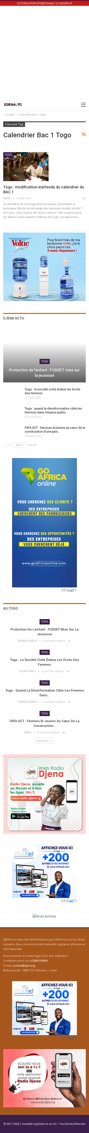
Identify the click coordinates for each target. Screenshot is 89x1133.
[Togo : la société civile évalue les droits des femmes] (12, 394)
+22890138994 (39, 960)
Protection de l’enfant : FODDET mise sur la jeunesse (44, 373)
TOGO (8, 154)
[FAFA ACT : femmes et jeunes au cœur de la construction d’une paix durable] (12, 433)
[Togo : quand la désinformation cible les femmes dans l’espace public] (12, 413)
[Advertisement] (44, 52)
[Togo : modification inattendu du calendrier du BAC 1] (26, 166)
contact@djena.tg (23, 965)
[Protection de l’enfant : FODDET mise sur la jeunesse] (44, 356)
